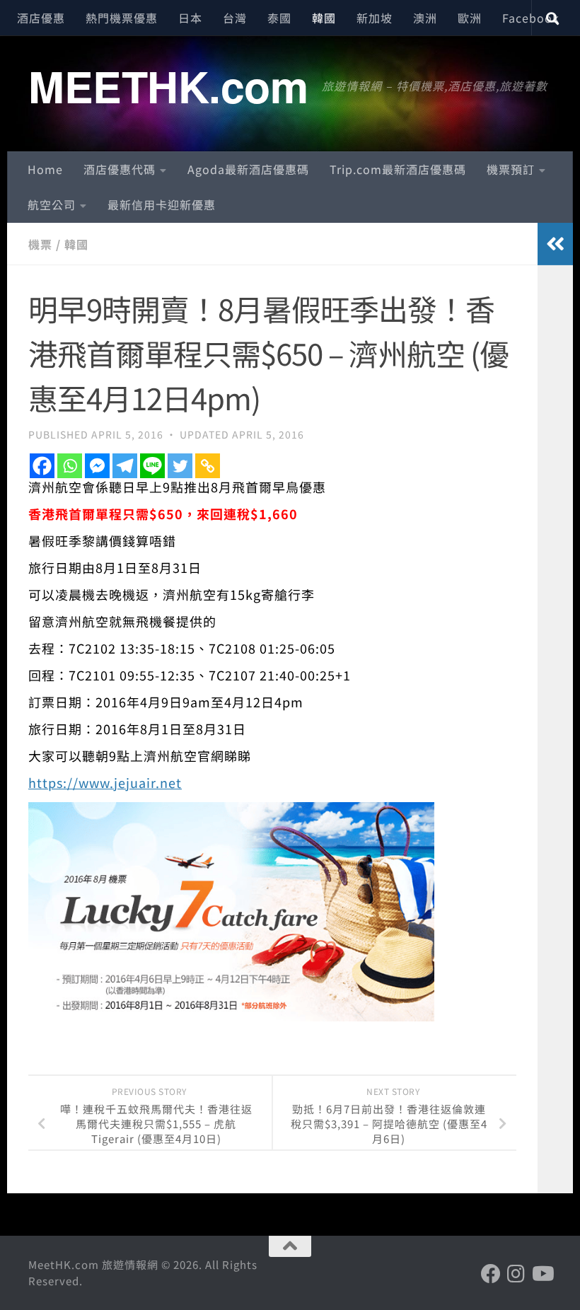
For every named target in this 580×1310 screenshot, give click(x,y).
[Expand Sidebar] (555, 244)
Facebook (530, 17)
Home (45, 169)
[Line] (152, 465)
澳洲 (425, 17)
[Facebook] (42, 465)
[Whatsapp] (69, 465)
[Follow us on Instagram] (516, 1274)
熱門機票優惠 (122, 17)
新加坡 (374, 17)
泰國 (279, 17)
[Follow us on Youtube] (542, 1274)
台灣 (235, 17)
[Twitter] (180, 465)
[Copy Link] (207, 465)
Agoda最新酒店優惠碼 (248, 169)
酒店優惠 (41, 17)
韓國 (324, 17)
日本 (190, 17)
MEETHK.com (168, 85)
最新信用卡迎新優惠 (162, 204)
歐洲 (470, 17)
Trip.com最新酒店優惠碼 (398, 169)
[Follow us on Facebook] (491, 1274)
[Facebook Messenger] (97, 465)
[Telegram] (124, 465)
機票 (40, 244)
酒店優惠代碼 (119, 169)
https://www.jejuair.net (105, 782)
